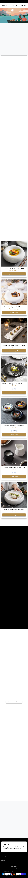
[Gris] (12, 431)
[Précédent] (13, 264)
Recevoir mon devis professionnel (14, 736)
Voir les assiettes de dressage (14, 626)
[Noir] (13, 389)
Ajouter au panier (13, 274)
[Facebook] (11, 868)
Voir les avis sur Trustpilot (14, 701)
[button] (4, 5)
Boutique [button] (4, 856)
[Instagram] (14, 868)
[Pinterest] (16, 868)
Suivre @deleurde (15, 756)
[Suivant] (15, 264)
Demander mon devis (14, 670)
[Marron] (16, 431)
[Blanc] (15, 389)
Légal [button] (3, 860)
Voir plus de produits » (14, 523)
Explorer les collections (14, 574)
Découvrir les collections (14, 741)
